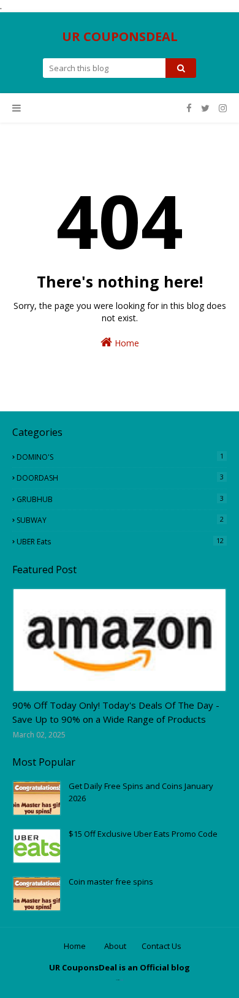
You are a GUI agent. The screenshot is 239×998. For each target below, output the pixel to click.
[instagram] (221, 108)
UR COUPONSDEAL (120, 36)
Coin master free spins (111, 881)
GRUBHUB (120, 499)
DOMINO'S (120, 456)
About (115, 945)
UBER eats (120, 541)
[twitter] (205, 108)
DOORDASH (120, 477)
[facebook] (189, 108)
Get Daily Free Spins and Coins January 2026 (141, 792)
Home (125, 343)
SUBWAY (120, 519)
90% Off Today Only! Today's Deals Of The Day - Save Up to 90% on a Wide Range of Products (115, 712)
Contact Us (161, 945)
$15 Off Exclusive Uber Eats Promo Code (143, 833)
